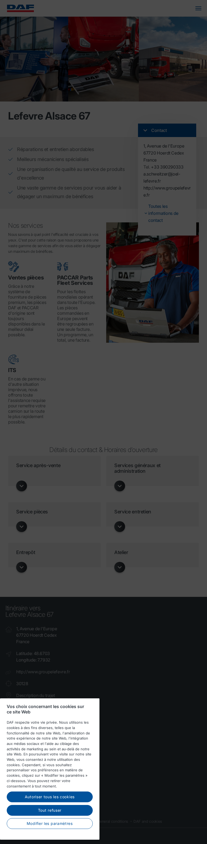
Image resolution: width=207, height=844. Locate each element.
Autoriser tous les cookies (50, 796)
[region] (49, 769)
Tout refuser (49, 810)
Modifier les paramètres (50, 823)
